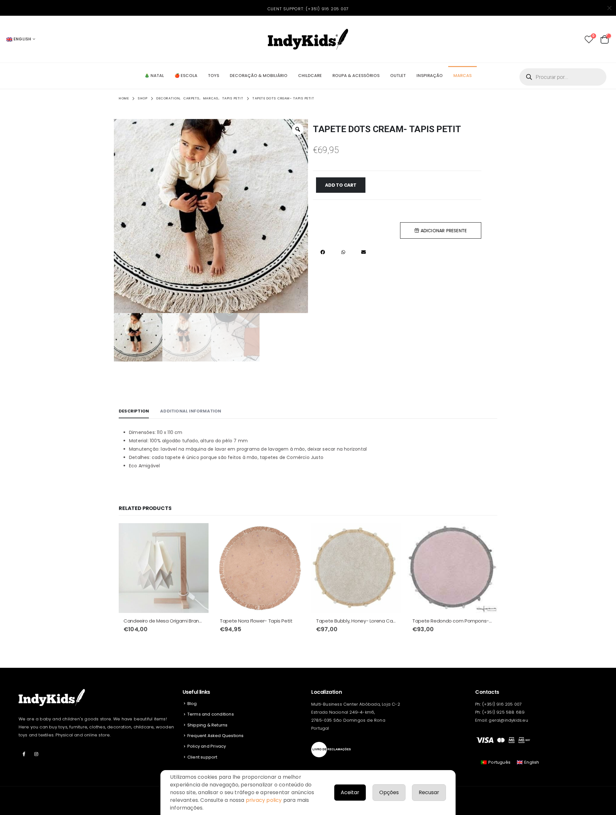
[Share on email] (363, 252)
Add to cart (340, 185)
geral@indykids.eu (508, 720)
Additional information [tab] (190, 411)
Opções (389, 792)
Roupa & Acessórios (356, 75)
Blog (192, 703)
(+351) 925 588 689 (503, 712)
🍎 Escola (186, 75)
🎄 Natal (154, 75)
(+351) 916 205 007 (327, 9)
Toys (213, 75)
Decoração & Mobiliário (258, 75)
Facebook (24, 754)
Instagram (36, 754)
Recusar (429, 792)
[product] (164, 568)
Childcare (310, 75)
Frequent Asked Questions (215, 736)
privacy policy (264, 800)
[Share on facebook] (323, 252)
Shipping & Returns (207, 725)
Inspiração (429, 75)
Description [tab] (134, 411)
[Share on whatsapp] (343, 252)
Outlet (398, 75)
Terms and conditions (210, 714)
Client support (202, 757)
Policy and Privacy (206, 746)
